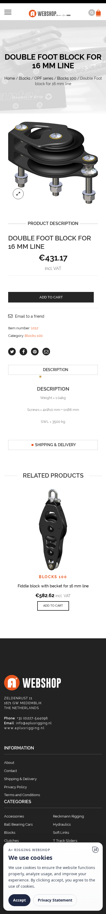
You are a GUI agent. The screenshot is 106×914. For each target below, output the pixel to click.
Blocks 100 (66, 78)
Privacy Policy (15, 787)
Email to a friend (29, 316)
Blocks (24, 78)
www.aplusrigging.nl (24, 728)
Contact (10, 771)
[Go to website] (95, 850)
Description (55, 370)
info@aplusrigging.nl (34, 723)
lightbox (18, 193)
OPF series (43, 78)
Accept (19, 900)
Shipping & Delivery (55, 445)
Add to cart (51, 297)
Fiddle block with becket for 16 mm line (53, 586)
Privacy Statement (55, 900)
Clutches (11, 841)
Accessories (14, 816)
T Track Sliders (65, 841)
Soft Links (61, 833)
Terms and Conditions (22, 795)
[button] (53, 606)
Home (9, 78)
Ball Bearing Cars (18, 824)
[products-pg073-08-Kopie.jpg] (53, 162)
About (9, 763)
